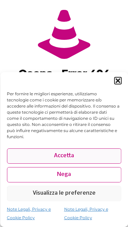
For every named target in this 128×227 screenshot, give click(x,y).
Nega (64, 174)
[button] (117, 80)
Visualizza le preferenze (64, 193)
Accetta (64, 156)
